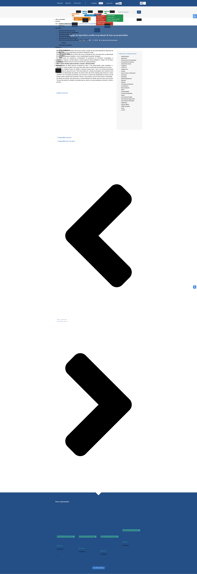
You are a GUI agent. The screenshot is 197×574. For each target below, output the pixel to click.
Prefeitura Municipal (126, 93)
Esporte (123, 82)
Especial (123, 80)
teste (122, 108)
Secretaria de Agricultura (128, 99)
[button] (195, 16)
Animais (63, 42)
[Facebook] (141, 3)
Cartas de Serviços (101, 16)
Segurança (124, 102)
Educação (124, 76)
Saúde (123, 95)
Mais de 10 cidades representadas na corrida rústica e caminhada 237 (131, 536)
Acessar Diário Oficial (89, 15)
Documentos (58, 65)
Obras (122, 89)
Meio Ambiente (125, 88)
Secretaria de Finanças (65, 45)
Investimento (124, 86)
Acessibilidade (59, 61)
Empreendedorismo (126, 78)
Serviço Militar (125, 104)
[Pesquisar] (139, 12)
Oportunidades (125, 91)
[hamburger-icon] (78, 11)
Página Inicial (60, 3)
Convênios (58, 60)
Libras (101, 3)
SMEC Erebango (125, 106)
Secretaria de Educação (127, 100)
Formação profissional (127, 84)
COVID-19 (124, 67)
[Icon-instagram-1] (144, 3)
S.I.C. (56, 63)
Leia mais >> (60, 546)
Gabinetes (62, 25)
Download (124, 75)
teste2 (123, 110)
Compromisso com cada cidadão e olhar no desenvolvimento (87, 542)
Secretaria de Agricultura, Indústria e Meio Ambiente (74, 40)
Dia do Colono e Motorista (128, 73)
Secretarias (58, 28)
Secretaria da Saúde (126, 97)
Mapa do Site (68, 3)
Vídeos (61, 57)
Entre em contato (77, 3)
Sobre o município (60, 19)
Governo (57, 21)
